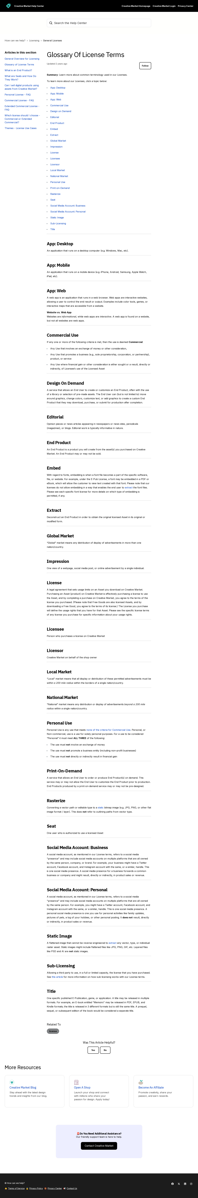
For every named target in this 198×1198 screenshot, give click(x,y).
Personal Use (57, 182)
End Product (57, 123)
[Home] (8, 6)
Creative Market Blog (23, 1087)
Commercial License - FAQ (19, 100)
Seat (52, 199)
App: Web (55, 99)
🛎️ (15, 1188)
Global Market (58, 140)
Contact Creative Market (99, 1145)
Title (52, 229)
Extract (54, 134)
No (105, 1050)
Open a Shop (82, 1087)
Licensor (55, 164)
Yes (93, 1050)
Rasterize (55, 193)
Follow (145, 65)
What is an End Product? (18, 70)
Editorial (54, 117)
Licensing (34, 40)
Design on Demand (60, 111)
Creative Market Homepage (136, 6)
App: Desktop (57, 87)
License (54, 152)
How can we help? (15, 40)
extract (128, 487)
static (100, 807)
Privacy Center (185, 6)
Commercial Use (59, 105)
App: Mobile (57, 93)
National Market (59, 176)
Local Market (57, 170)
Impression (56, 146)
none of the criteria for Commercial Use (108, 729)
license (53, 1031)
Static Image (57, 217)
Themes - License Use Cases (21, 128)
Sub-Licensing (58, 223)
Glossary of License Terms (19, 64)
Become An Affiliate (151, 1087)
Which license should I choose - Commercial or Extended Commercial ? (22, 119)
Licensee (55, 158)
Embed (54, 129)
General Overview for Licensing (22, 58)
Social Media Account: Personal (68, 211)
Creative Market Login (164, 6)
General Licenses (52, 40)
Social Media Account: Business (67, 205)
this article (57, 976)
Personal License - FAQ (18, 94)
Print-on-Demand (60, 188)
